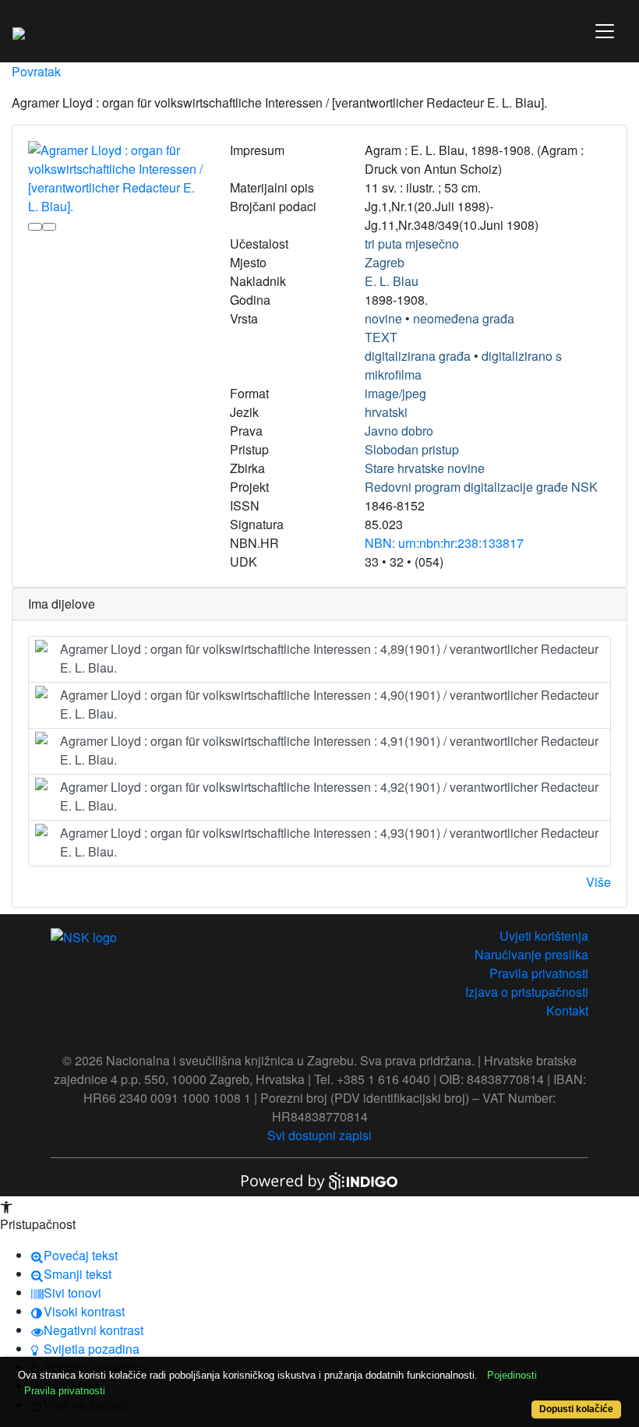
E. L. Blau (391, 281)
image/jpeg (395, 393)
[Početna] (18, 31)
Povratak (36, 71)
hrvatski (386, 412)
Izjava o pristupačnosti (526, 992)
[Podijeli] (49, 227)
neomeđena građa (463, 318)
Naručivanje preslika (531, 954)
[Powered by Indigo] (319, 1180)
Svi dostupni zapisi (319, 1135)
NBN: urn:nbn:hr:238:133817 (444, 543)
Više (598, 882)
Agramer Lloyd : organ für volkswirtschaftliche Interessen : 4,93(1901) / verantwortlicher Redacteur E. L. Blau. (329, 842)
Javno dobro (399, 431)
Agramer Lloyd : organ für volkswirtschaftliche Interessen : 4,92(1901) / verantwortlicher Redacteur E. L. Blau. (329, 796)
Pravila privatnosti (538, 973)
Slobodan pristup (412, 449)
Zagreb (384, 262)
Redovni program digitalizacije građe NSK (481, 487)
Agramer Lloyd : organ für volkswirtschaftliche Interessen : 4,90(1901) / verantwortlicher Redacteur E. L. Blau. (329, 704)
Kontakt (567, 1010)
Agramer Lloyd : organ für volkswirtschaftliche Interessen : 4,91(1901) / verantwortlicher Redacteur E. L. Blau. (329, 750)
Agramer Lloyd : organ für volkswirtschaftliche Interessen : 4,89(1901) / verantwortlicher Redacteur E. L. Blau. (329, 658)
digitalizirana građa (418, 356)
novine (383, 318)
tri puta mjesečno (412, 244)
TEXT (381, 337)
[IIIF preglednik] (35, 227)
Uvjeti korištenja (544, 936)
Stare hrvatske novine (425, 468)
